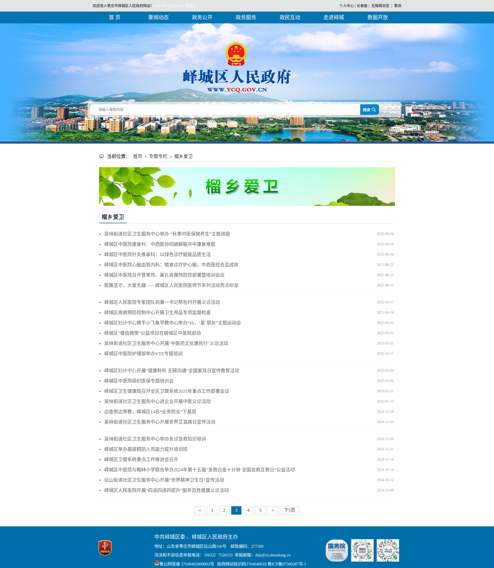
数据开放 (377, 17)
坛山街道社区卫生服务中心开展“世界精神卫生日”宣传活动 (164, 480)
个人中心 (346, 6)
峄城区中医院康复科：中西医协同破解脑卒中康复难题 (159, 244)
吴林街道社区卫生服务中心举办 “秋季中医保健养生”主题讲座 (167, 234)
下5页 (289, 510)
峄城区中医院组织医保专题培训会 (139, 381)
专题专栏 (158, 156)
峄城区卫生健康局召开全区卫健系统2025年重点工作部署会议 (166, 391)
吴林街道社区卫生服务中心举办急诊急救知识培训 (155, 439)
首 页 (114, 17)
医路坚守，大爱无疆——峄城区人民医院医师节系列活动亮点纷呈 (171, 285)
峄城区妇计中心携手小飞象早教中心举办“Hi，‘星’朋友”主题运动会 (172, 322)
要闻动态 (158, 17)
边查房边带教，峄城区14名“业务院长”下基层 (150, 411)
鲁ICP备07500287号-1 (286, 564)
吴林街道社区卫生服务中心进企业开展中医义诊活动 (157, 401)
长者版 (362, 6)
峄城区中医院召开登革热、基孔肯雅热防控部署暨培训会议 (164, 275)
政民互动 (290, 17)
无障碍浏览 (380, 6)
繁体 (397, 6)
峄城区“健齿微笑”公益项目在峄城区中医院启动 (152, 333)
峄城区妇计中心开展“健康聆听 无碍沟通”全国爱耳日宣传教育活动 (171, 370)
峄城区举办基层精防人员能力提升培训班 (146, 449)
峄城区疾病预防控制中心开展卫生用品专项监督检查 (157, 312)
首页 (137, 156)
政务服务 (246, 17)
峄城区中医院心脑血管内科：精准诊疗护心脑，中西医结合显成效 (171, 264)
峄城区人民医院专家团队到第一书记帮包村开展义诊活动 (162, 302)
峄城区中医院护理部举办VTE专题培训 (143, 353)
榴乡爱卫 (183, 156)
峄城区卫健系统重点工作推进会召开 (141, 459)
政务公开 (202, 17)
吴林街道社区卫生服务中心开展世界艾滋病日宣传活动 (159, 422)
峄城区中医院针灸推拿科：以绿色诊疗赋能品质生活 (157, 254)
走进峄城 (333, 17)
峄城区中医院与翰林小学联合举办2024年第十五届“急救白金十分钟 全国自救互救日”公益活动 (199, 469)
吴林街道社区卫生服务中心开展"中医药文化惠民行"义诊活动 (166, 343)
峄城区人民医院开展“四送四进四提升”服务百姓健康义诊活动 (166, 490)
